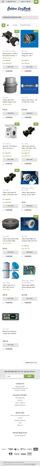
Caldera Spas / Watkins (28, 188)
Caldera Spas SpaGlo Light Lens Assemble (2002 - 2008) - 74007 (10, 241)
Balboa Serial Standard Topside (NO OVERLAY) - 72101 (10, 333)
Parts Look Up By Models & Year (20, 415)
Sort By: (15, 25)
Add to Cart (10, 66)
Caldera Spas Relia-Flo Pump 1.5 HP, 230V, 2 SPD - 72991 (10, 195)
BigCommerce (13, 464)
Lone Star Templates (29, 464)
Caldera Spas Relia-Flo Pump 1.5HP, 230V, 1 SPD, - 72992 (29, 148)
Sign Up (28, 1)
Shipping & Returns (20, 405)
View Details (10, 113)
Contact (20, 418)
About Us (20, 425)
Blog (20, 423)
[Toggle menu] (3, 3)
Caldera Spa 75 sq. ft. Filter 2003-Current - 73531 (9, 287)
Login (22, 1)
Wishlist (20, 400)
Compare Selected (31, 362)
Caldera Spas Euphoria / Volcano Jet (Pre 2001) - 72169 (29, 195)
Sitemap (21, 462)
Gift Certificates (20, 398)
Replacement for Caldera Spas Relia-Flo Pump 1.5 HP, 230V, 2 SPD (10, 56)
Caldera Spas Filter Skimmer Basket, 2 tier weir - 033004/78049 (9, 102)
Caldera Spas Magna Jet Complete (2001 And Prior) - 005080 (29, 241)
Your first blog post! (20, 435)
